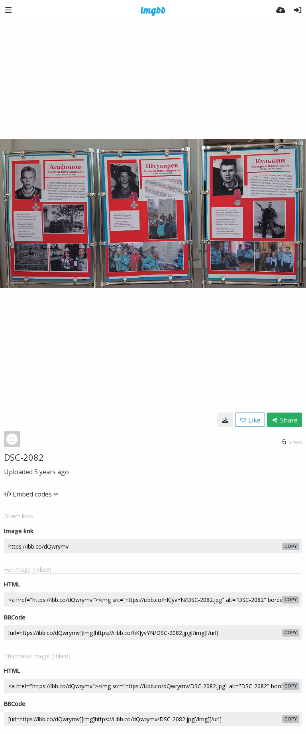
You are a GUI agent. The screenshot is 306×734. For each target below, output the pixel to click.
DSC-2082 (24, 457)
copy (290, 546)
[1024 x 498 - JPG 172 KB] (225, 420)
